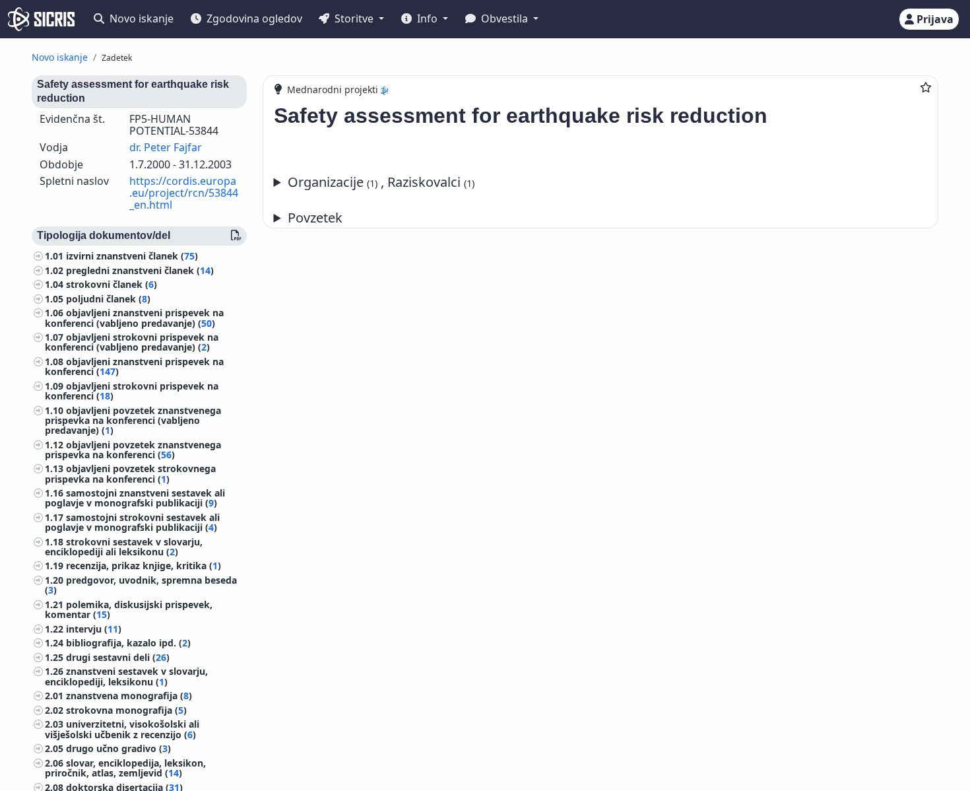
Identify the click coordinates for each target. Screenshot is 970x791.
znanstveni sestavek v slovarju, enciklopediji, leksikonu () (126, 676)
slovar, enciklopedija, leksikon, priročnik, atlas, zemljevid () (125, 768)
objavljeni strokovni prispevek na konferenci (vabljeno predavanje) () (131, 342)
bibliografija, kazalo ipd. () (128, 642)
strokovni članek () (111, 284)
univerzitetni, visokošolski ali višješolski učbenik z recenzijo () (122, 729)
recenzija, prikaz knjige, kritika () (143, 565)
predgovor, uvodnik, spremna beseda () (141, 585)
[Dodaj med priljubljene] (925, 87)
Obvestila (504, 18)
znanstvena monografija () (129, 695)
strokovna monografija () (126, 710)
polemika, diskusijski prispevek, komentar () (128, 609)
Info (427, 18)
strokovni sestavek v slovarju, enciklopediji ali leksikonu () (124, 546)
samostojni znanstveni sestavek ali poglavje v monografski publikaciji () (135, 498)
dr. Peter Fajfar (165, 147)
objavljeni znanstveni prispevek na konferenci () (134, 366)
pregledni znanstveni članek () (140, 270)
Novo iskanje (140, 18)
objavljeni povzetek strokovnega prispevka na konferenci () (130, 473)
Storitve (354, 18)
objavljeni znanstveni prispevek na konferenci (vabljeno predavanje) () (134, 317)
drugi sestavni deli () (118, 657)
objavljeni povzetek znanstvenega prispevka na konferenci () (133, 449)
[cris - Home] (41, 19)
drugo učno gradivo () (118, 748)
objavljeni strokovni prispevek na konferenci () (131, 391)
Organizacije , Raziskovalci (381, 182)
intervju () (93, 629)
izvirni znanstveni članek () (132, 256)
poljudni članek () (108, 298)
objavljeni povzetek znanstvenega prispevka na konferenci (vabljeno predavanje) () (133, 420)
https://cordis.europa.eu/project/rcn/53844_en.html (183, 192)
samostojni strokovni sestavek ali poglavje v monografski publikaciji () (132, 522)
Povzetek (315, 217)
